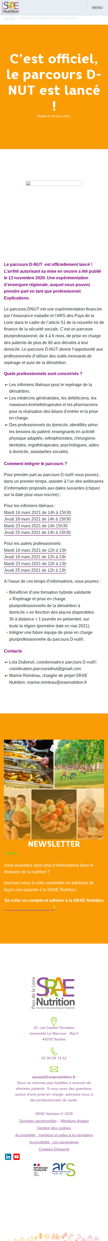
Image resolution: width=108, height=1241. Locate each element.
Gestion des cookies (54, 1128)
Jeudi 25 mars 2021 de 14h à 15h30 (37, 532)
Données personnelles (38, 1121)
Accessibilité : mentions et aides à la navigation (54, 1135)
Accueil (9, 18)
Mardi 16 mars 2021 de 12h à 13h (35, 550)
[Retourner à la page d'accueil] (10, 7)
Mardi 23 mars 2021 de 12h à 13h (35, 563)
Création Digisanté (54, 1149)
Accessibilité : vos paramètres (54, 1142)
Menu (97, 8)
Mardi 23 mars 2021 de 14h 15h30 (36, 526)
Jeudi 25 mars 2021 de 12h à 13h (35, 570)
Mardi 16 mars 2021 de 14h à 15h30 (37, 512)
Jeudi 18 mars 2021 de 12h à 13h (35, 557)
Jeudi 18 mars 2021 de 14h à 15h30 (37, 519)
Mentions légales (75, 1121)
